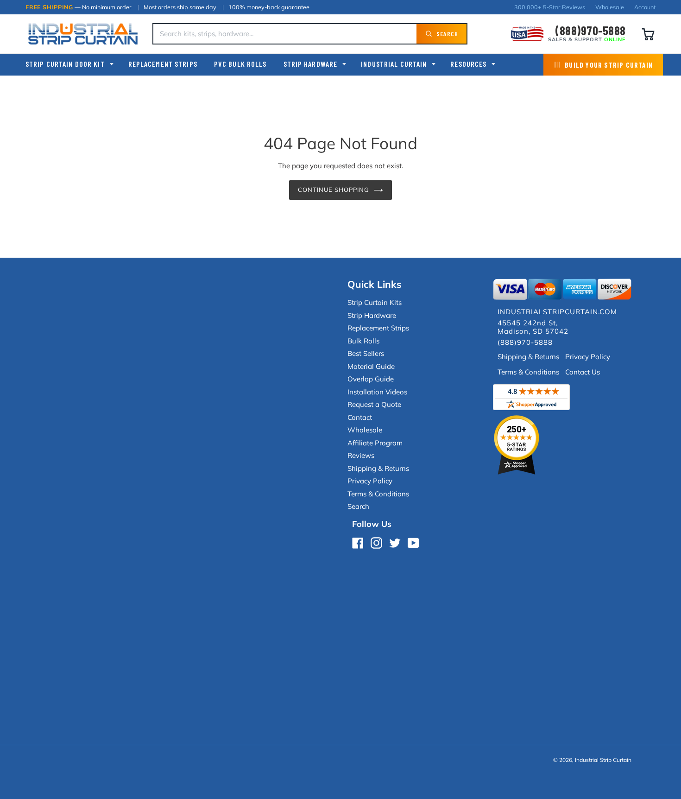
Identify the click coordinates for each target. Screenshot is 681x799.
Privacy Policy (369, 480)
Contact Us (582, 372)
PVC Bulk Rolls (240, 63)
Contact (359, 417)
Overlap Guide (370, 378)
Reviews (360, 455)
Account (645, 7)
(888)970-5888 (590, 31)
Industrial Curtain (394, 63)
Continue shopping (334, 189)
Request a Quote (374, 404)
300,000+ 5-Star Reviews (549, 7)
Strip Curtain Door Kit (65, 63)
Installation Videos (377, 391)
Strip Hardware (311, 63)
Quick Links (374, 284)
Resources (468, 63)
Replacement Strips (162, 63)
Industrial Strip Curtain (603, 759)
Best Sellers (365, 353)
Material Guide (371, 366)
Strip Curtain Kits (374, 302)
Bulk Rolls (363, 340)
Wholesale (609, 7)
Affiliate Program (375, 442)
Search (358, 506)
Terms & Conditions (378, 493)
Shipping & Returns (378, 468)
